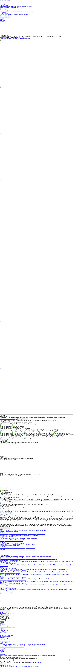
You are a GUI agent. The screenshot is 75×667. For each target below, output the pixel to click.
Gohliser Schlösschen (5, 641)
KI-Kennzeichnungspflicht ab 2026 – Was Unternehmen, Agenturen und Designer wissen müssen (22, 644)
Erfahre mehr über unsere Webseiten (8, 443)
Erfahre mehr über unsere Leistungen (8, 419)
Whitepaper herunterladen (24, 38)
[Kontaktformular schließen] (0, 656)
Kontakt (2, 21)
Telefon (32, 660)
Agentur (2, 18)
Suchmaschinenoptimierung (6, 15)
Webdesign (2, 623)
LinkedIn (2, 651)
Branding (2, 628)
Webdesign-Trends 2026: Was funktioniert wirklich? (12, 647)
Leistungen (2, 3)
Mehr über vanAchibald (5, 421)
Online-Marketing (14, 14)
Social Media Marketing (5, 17)
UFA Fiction (3, 640)
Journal (1, 19)
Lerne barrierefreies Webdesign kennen (9, 38)
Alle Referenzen (4, 642)
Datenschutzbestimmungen (35, 662)
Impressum (14, 655)
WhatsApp (2, 654)
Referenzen (2, 20)
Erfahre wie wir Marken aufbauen (8, 459)
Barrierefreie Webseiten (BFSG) (7, 627)
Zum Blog (2, 549)
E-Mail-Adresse (52, 660)
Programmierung (4, 625)
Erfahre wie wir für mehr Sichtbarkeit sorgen (10, 475)
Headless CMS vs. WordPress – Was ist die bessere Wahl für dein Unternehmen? (18, 645)
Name (15, 660)
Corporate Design (4, 630)
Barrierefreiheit (26, 655)
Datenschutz (20, 655)
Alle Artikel (2, 648)
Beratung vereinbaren (22, 419)
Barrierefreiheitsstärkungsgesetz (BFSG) (9, 7)
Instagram (2, 652)
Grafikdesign (3, 12)
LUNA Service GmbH (5, 638)
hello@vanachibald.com (5, 655)
